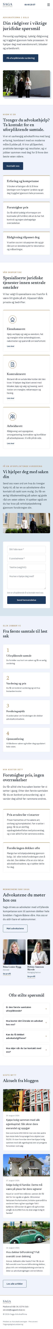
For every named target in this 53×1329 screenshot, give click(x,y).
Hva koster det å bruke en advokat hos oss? (24, 1022)
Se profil (7, 973)
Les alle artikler (15, 1283)
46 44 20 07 (29, 4)
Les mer (10, 346)
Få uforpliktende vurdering (21, 58)
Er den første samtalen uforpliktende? (18, 1009)
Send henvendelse (26, 600)
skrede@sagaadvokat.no (14, 1309)
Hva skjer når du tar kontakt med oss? (23, 1050)
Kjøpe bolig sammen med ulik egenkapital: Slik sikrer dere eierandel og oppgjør (23, 1124)
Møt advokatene (15, 928)
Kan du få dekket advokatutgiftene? (16, 1036)
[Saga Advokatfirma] (7, 4)
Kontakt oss (13, 166)
